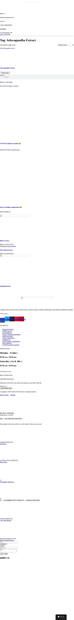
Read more (5, 73)
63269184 (3, 444)
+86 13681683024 (5, 520)
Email (2, 386)
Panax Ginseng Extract (6, 250)
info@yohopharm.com (7, 540)
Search (2, 75)
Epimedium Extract (5, 286)
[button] (37, 35)
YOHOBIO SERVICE (7, 482)
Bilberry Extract (4, 240)
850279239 (3, 462)
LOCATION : (3, 29)
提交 (2, 554)
